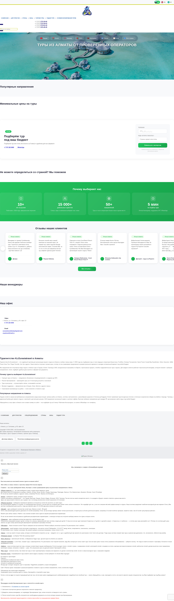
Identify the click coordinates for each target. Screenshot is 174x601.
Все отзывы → (87, 269)
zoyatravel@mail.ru (8, 333)
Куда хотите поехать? (146, 135)
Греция (106, 38)
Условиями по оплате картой (20, 586)
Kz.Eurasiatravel (87, 10)
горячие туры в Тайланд (30, 433)
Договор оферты (7, 439)
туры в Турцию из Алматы (15, 433)
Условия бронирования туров (66, 18)
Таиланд (69, 38)
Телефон (141, 127)
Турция (45, 38)
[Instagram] (87, 443)
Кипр (117, 38)
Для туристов (15, 18)
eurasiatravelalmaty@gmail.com (12, 331)
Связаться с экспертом (152, 145)
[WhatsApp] (83, 443)
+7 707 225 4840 (9, 147)
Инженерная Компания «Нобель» (31, 449)
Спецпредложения (31, 415)
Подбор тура (50, 18)
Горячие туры (40, 18)
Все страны (130, 38)
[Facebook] (90, 443)
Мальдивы (93, 38)
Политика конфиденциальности (28, 439)
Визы (31, 18)
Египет (57, 38)
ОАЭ (80, 38)
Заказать (4, 473)
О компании (5, 18)
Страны (24, 18)
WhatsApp (21, 147)
